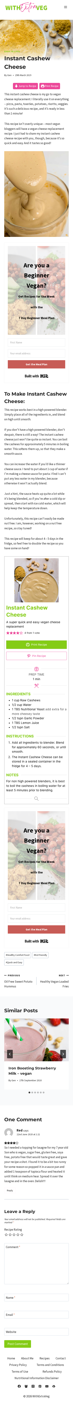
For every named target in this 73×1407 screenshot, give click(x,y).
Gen (9, 75)
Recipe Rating (13, 1229)
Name (10, 1298)
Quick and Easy (14, 962)
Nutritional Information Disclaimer (37, 1378)
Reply (10, 1190)
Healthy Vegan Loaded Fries (54, 981)
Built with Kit (36, 376)
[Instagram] (33, 1386)
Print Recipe (51, 86)
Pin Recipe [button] (39, 656)
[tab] (29, 1092)
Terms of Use (20, 1371)
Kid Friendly (40, 955)
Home (11, 1358)
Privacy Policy (18, 1365)
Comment (13, 1247)
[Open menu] (65, 7)
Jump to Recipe (27, 86)
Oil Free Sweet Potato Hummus (18, 981)
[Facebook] (19, 1386)
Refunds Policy (52, 1371)
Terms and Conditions (50, 1365)
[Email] (47, 1386)
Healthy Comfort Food (17, 955)
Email (10, 1315)
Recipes (45, 1358)
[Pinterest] (40, 1386)
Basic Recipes (12, 51)
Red (20, 1130)
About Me (27, 1358)
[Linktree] (54, 1386)
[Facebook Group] (26, 1386)
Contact (61, 1358)
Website (11, 1332)
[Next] (63, 1054)
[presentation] (36, 1039)
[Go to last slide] (10, 1054)
